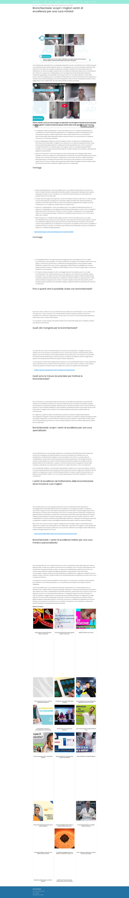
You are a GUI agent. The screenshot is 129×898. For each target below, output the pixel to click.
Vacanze (66, 2)
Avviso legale (36, 893)
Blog (80, 2)
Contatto (86, 2)
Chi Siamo (93, 2)
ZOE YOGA (36, 2)
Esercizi (51, 2)
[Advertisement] (64, 23)
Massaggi (57, 2)
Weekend (73, 2)
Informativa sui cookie (38, 895)
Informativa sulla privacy (38, 891)
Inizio (45, 2)
